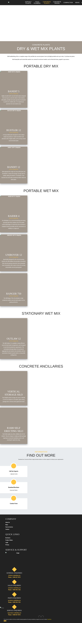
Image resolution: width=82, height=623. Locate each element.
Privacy (7, 544)
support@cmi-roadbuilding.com (14, 612)
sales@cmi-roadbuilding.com (14, 587)
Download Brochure (13, 487)
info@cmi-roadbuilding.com (14, 575)
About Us (7, 522)
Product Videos (9, 540)
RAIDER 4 (13, 217)
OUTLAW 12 (14, 339)
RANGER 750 (13, 294)
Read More (49, 619)
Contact (7, 529)
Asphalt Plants (28, 2)
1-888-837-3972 (16, 577)
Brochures (7, 537)
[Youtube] (39, 617)
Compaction (68, 2)
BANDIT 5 (13, 92)
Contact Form (13, 503)
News (77, 2)
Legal (6, 542)
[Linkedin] (42, 617)
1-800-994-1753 (16, 602)
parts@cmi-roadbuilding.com (14, 600)
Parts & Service (9, 527)
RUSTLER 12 (13, 131)
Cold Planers (37, 2)
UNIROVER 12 (13, 255)
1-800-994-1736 (16, 590)
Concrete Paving (57, 2)
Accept (5, 620)
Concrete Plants (47, 2)
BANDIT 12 (13, 168)
